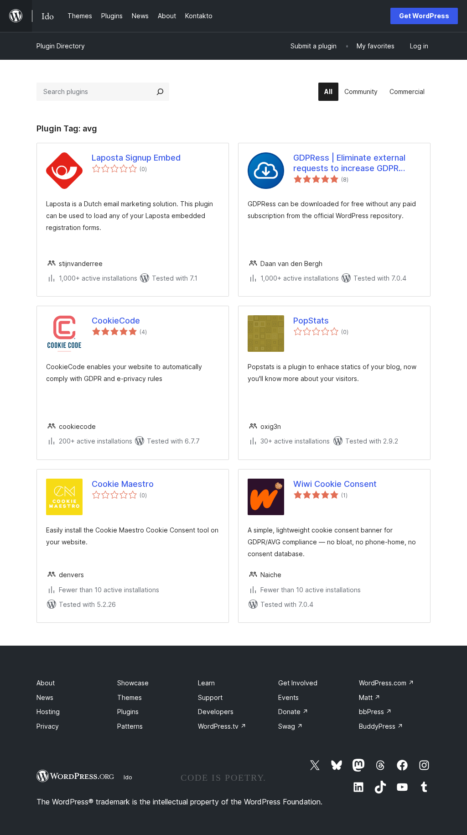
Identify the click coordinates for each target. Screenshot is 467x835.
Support (210, 697)
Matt (369, 697)
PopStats (311, 320)
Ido (128, 777)
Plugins (128, 711)
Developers (216, 711)
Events (288, 697)
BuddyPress (381, 726)
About (45, 683)
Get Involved (297, 683)
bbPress (375, 711)
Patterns (130, 726)
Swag (290, 726)
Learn (206, 683)
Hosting (48, 711)
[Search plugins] (160, 92)
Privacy (47, 726)
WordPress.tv (222, 726)
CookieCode (116, 320)
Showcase (133, 683)
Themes (129, 697)
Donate (293, 711)
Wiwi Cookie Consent (335, 484)
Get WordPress (424, 16)
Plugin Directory (60, 46)
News (44, 697)
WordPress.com (386, 683)
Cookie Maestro (123, 484)
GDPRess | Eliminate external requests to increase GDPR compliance (349, 163)
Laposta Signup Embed (136, 157)
